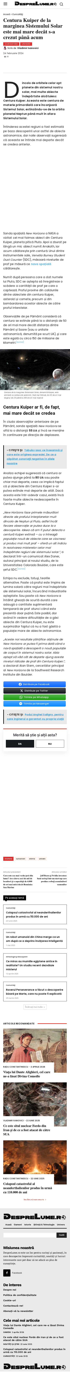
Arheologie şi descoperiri (17, 957)
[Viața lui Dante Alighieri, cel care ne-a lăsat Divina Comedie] (35, 1051)
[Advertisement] (35, 1378)
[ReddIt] (40, 63)
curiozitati (20, 859)
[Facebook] (8, 63)
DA (20, 743)
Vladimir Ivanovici (28, 48)
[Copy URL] (51, 63)
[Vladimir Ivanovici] (5, 48)
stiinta (32, 859)
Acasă (6, 14)
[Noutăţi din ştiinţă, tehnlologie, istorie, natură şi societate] (35, 3)
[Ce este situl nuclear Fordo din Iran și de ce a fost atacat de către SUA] (35, 1104)
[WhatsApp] (30, 63)
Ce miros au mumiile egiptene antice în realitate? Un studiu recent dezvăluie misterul (31, 965)
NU (50, 743)
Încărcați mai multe (34, 1007)
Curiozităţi (17, 14)
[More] (62, 63)
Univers (26, 44)
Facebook (17, 1272)
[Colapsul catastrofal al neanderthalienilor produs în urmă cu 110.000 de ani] (35, 1162)
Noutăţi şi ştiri (11, 1344)
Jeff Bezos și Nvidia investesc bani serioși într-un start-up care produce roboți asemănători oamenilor (52, 880)
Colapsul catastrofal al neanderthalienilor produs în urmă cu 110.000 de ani (27, 1187)
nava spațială (41, 264)
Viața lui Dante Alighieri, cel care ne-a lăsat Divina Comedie (26, 1074)
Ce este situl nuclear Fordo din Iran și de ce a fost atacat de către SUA (26, 1129)
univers (42, 859)
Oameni (7, 1332)
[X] (19, 63)
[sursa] (20, 342)
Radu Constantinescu (15, 1066)
